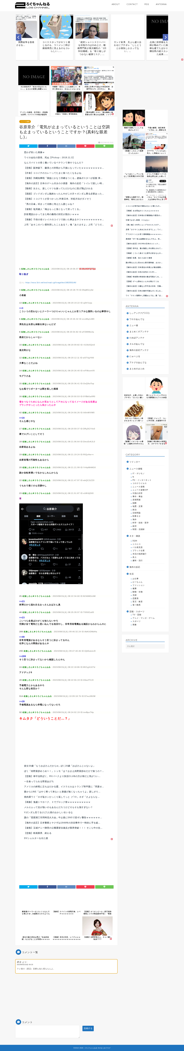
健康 (135, 588)
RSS (147, 4)
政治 (135, 510)
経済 (135, 526)
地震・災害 (138, 506)
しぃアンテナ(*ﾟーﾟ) (139, 313)
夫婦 (135, 595)
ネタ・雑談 (134, 536)
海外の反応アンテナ (139, 350)
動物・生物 (138, 592)
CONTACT (132, 4)
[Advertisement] (66, 246)
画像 (135, 625)
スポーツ (137, 621)
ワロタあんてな (137, 319)
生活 (131, 574)
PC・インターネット (142, 480)
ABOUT (116, 4)
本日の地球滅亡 (140, 554)
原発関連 (137, 500)
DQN (135, 541)
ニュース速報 (25, 121)
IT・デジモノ (139, 474)
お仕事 (136, 579)
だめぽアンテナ (137, 338)
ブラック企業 (139, 551)
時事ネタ (137, 516)
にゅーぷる (134, 356)
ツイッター (134, 462)
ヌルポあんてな (137, 344)
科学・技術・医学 (141, 523)
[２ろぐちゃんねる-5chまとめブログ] (32, 8)
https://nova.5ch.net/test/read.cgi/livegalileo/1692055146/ (50, 283)
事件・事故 (138, 497)
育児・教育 (138, 602)
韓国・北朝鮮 (139, 529)
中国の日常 (138, 493)
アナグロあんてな (138, 362)
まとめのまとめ (137, 369)
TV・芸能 (137, 615)
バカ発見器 (138, 547)
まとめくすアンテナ (139, 331)
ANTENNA (161, 4)
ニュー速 (133, 325)
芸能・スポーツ (137, 611)
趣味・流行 (138, 561)
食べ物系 (137, 605)
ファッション (139, 585)
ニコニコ (137, 544)
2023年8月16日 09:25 (25, 964)
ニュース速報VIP (140, 490)
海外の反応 (134, 567)
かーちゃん (138, 582)
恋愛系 (136, 598)
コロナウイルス (140, 483)
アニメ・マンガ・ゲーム (144, 618)
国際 (135, 503)
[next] (165, 37)
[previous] (18, 37)
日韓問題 (137, 513)
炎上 (135, 557)
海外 (135, 520)
